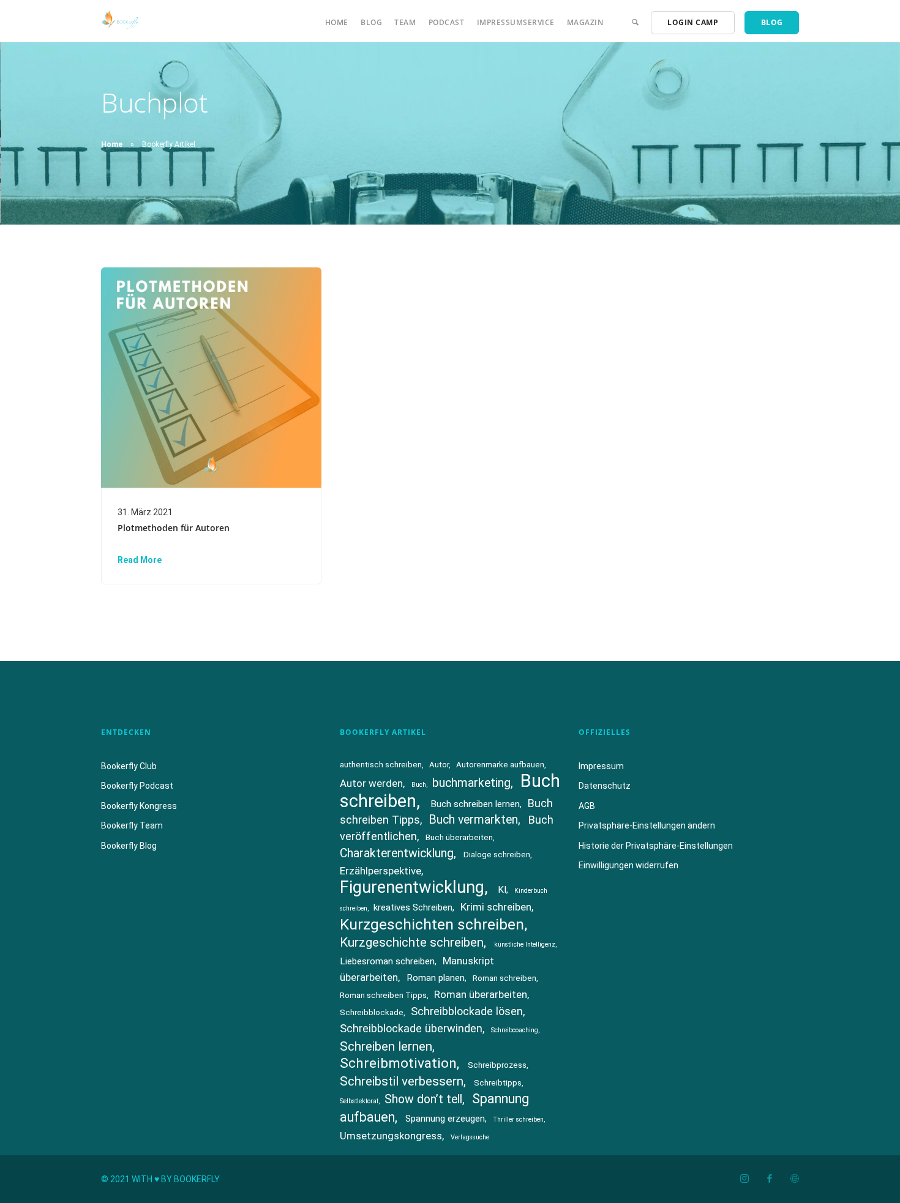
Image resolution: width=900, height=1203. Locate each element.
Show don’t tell (423, 1099)
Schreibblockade (371, 1012)
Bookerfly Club (129, 766)
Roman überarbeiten (480, 994)
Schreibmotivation (398, 1063)
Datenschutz (605, 786)
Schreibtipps (498, 1082)
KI (502, 889)
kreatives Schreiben (412, 907)
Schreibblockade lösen (467, 1011)
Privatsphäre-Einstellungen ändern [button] (647, 825)
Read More (140, 560)
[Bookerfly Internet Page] (794, 1179)
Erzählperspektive (380, 871)
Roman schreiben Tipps (383, 995)
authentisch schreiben (381, 764)
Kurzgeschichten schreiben (432, 924)
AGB (587, 806)
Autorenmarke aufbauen (500, 764)
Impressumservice (516, 22)
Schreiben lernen (386, 1046)
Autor (439, 764)
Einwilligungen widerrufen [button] (628, 865)
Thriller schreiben (518, 1119)
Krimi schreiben (495, 907)
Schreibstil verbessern (401, 1081)
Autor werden (371, 783)
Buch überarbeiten (459, 837)
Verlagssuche (470, 1137)
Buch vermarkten (473, 820)
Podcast (447, 22)
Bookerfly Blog (129, 846)
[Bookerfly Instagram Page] (744, 1179)
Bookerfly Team (132, 825)
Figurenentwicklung (412, 887)
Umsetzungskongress (391, 1136)
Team (405, 22)
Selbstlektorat (359, 1101)
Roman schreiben (504, 978)
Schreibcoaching (514, 1030)
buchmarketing (471, 783)
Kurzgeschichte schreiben (412, 942)
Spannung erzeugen (445, 1118)
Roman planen (436, 977)
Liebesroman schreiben (387, 961)
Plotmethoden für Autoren (174, 528)
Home (336, 22)
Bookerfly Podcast (137, 786)
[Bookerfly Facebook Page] (769, 1179)
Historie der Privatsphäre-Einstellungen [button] (656, 846)
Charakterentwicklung (397, 853)
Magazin (585, 22)
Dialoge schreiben (496, 854)
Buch (418, 785)
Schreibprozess (497, 1065)
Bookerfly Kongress (139, 806)
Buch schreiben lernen (475, 804)
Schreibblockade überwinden (411, 1028)
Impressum (601, 766)
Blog (371, 22)
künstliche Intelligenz (524, 944)
